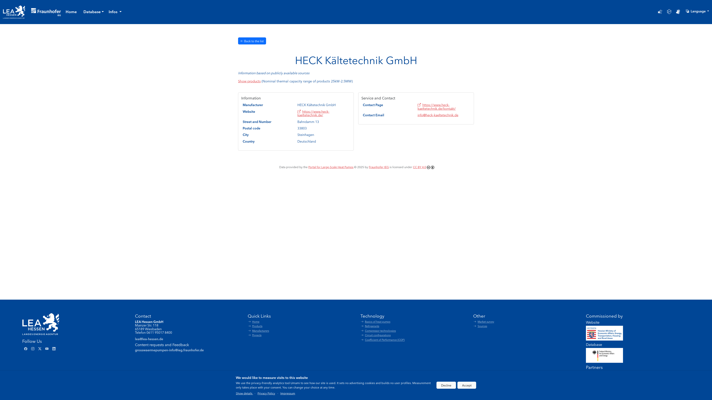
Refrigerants (372, 326)
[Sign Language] (678, 12)
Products (257, 326)
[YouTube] (47, 349)
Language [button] (698, 11)
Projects (256, 335)
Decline (446, 385)
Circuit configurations (378, 335)
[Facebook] (25, 349)
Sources (482, 326)
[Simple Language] (669, 12)
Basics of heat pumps (377, 321)
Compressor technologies (380, 330)
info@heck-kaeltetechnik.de (438, 115)
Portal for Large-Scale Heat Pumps (330, 167)
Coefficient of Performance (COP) (385, 339)
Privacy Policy (266, 393)
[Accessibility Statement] (660, 12)
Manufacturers (260, 330)
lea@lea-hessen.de (149, 338)
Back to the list (253, 41)
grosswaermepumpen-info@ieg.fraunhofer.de (169, 350)
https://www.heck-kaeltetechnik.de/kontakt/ (437, 106)
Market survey (486, 321)
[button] (244, 393)
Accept (467, 385)
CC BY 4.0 (419, 167)
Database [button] (92, 11)
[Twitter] (40, 349)
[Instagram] (32, 349)
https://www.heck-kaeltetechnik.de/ (313, 113)
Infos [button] (113, 11)
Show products (249, 81)
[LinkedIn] (54, 349)
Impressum (287, 393)
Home (255, 321)
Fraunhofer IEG (379, 167)
